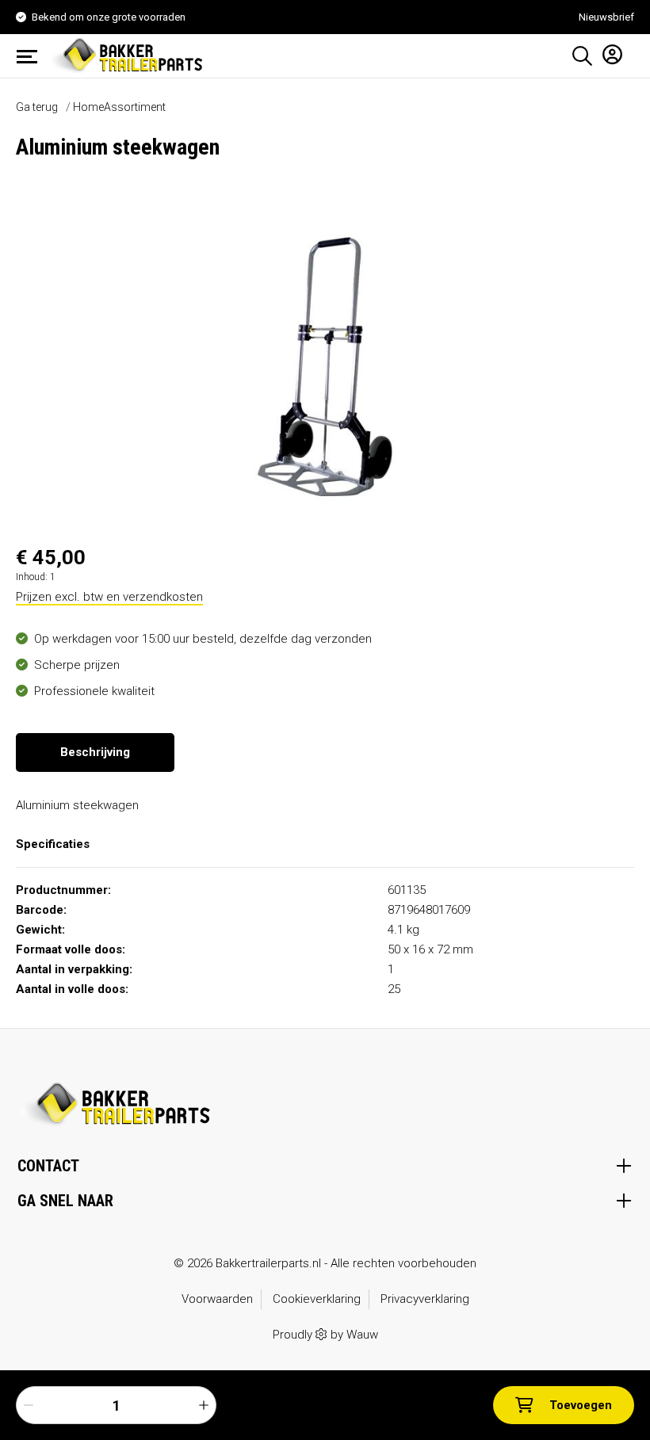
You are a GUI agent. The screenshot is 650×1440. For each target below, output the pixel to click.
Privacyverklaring (424, 1299)
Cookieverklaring (317, 1299)
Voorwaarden (217, 1299)
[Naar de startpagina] (130, 55)
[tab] (95, 752)
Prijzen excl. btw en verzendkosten (109, 597)
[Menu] (32, 56)
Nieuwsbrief (606, 17)
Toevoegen (580, 1405)
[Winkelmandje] (628, 50)
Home (88, 107)
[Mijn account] (607, 54)
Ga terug (37, 107)
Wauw (362, 1334)
